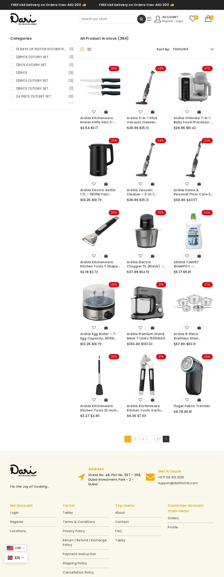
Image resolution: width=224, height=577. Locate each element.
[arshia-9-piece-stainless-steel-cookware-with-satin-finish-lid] (187, 327)
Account (170, 17)
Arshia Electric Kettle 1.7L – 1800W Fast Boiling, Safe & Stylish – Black (99, 192)
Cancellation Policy (78, 572)
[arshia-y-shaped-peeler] (93, 255)
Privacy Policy (74, 531)
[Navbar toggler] (149, 19)
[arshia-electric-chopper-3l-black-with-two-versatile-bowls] (140, 255)
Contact (122, 522)
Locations (18, 531)
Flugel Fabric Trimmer (192, 406)
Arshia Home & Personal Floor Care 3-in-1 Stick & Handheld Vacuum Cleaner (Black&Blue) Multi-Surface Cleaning (193, 192)
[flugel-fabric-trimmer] (187, 399)
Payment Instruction (79, 554)
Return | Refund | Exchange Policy (85, 542)
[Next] (166, 439)
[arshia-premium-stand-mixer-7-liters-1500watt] (140, 327)
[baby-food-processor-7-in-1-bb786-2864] (187, 111)
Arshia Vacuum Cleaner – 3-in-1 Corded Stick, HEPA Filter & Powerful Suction (143, 192)
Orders (173, 518)
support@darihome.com (178, 483)
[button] (209, 18)
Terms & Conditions (79, 522)
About (120, 512)
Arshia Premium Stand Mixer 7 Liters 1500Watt (146, 336)
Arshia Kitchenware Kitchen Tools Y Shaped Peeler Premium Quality (100, 264)
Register (167, 21)
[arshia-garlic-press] (140, 399)
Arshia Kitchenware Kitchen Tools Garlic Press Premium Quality (146, 408)
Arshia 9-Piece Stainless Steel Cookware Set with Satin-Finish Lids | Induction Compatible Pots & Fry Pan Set (192, 336)
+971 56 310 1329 (171, 477)
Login (179, 21)
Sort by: (163, 49)
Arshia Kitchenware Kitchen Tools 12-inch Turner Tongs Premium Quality (99, 408)
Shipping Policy (75, 563)
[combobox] (112, 19)
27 (158, 439)
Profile (173, 527)
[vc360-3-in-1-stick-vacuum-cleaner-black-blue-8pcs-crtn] (187, 183)
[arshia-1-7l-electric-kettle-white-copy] (93, 183)
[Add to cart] (106, 111)
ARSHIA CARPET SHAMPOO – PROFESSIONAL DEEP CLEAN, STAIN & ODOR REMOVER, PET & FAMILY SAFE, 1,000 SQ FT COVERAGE (193, 264)
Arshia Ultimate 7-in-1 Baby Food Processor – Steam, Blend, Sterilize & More (193, 120)
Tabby (68, 512)
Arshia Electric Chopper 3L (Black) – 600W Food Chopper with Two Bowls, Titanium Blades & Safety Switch (145, 264)
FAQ (118, 531)
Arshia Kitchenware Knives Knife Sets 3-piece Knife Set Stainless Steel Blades (98, 120)
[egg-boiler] (93, 327)
